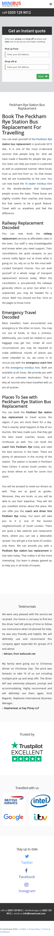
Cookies (23, 929)
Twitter (27, 862)
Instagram (27, 890)
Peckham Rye (44, 139)
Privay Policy (34, 929)
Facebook (27, 876)
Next (41, 76)
